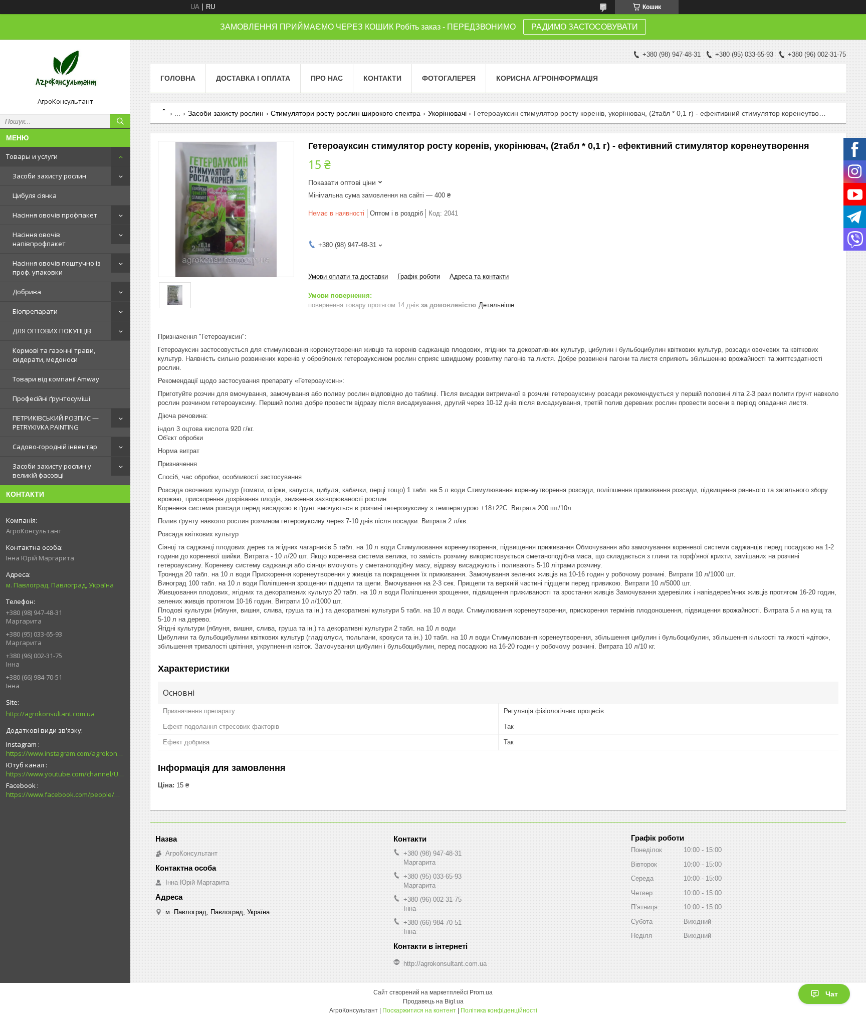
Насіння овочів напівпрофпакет (39, 239)
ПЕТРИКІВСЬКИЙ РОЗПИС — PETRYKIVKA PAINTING (56, 423)
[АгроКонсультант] (65, 72)
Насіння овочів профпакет (55, 215)
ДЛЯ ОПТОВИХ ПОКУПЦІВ (52, 330)
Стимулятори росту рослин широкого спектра (345, 113)
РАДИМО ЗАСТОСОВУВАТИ (584, 27)
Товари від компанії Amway (56, 378)
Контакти (382, 78)
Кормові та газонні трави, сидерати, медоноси (54, 355)
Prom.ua (481, 992)
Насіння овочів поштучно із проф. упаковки (57, 268)
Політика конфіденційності (499, 1010)
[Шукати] (120, 121)
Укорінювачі (447, 113)
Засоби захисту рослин (49, 175)
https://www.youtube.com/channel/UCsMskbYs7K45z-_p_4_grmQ (65, 773)
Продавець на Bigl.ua (433, 1001)
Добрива (27, 291)
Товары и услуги (32, 156)
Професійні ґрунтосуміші (51, 398)
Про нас (327, 78)
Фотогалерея (449, 78)
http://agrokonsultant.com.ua (50, 713)
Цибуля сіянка (35, 195)
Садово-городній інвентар (55, 446)
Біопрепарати (35, 311)
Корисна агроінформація (547, 78)
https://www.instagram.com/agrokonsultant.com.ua (65, 753)
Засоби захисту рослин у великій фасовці (52, 471)
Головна (177, 78)
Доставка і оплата (253, 78)
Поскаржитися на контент (419, 1010)
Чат (831, 994)
